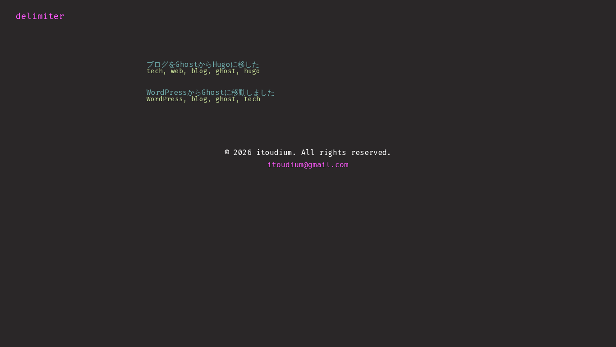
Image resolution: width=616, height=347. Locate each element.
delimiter (40, 16)
